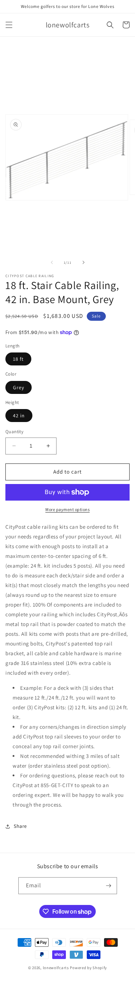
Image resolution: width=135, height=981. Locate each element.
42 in (19, 415)
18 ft (18, 359)
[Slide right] (83, 262)
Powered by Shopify (88, 967)
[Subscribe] (109, 885)
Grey (18, 387)
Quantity (14, 432)
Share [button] (20, 826)
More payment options (67, 509)
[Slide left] (52, 262)
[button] (9, 25)
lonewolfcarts (56, 967)
